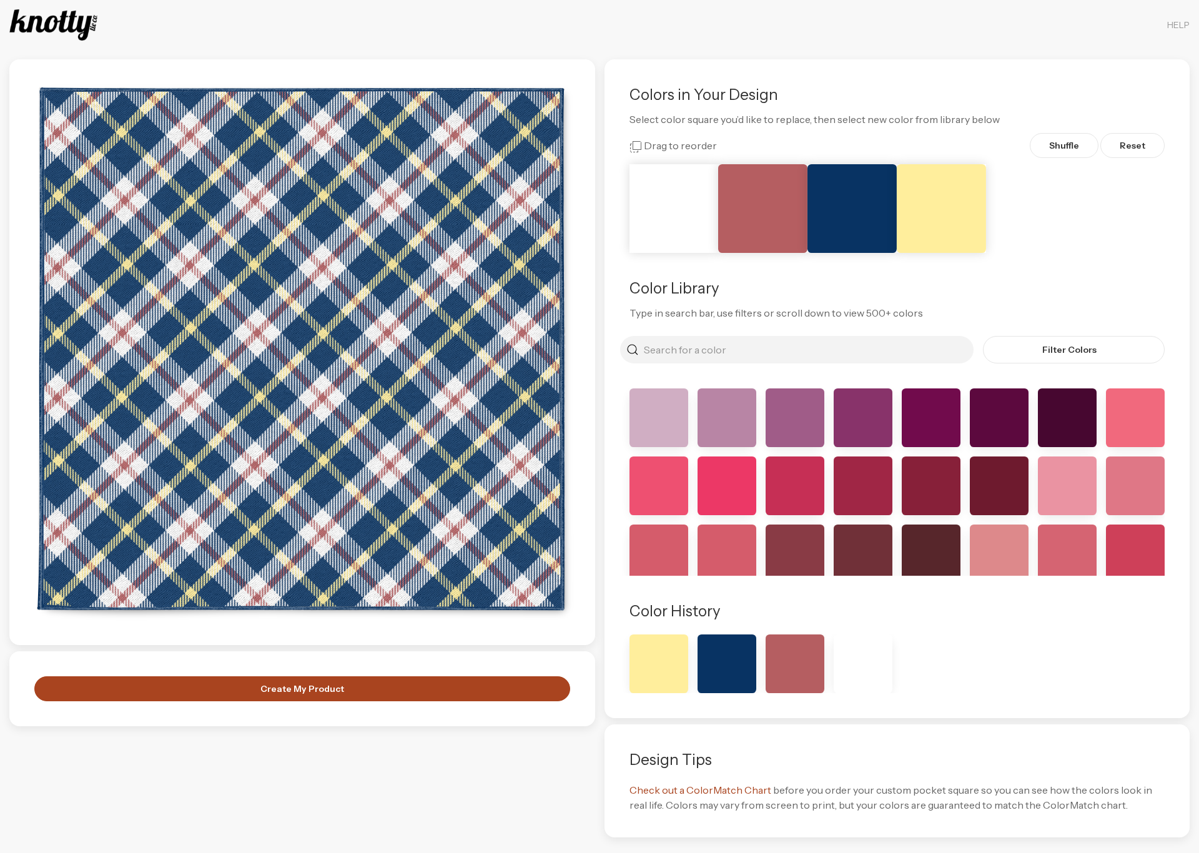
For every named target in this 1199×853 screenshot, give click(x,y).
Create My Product (302, 688)
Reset (1132, 145)
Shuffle (1064, 145)
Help (1178, 25)
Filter (1069, 349)
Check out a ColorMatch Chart (700, 790)
